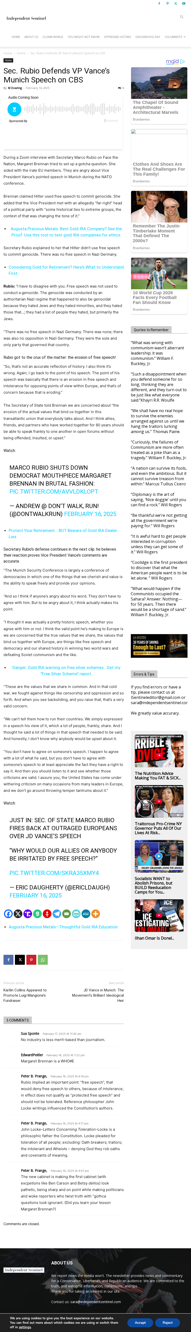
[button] (182, 17)
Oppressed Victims (117, 37)
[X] (175, 3)
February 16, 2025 (90, 514)
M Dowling (15, 88)
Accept (140, 1322)
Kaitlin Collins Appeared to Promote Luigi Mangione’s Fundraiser (25, 995)
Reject (168, 1322)
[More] (95, 913)
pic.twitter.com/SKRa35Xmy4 (54, 873)
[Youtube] (184, 3)
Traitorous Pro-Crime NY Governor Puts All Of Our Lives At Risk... (158, 828)
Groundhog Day (147, 37)
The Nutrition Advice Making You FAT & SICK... (158, 775)
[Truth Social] (27, 913)
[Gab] (37, 913)
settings (25, 1327)
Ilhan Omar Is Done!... (154, 938)
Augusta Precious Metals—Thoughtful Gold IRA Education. (64, 926)
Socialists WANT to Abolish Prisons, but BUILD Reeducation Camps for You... (153, 885)
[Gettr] (47, 913)
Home (16, 37)
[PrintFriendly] (76, 913)
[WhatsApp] (43, 960)
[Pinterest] (167, 3)
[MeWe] (86, 913)
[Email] (66, 913)
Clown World (53, 37)
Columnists (173, 37)
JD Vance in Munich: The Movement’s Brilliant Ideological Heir (98, 995)
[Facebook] (159, 3)
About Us (31, 37)
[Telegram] (56, 913)
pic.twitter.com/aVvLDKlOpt (53, 491)
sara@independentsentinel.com (95, 1301)
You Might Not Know (83, 37)
